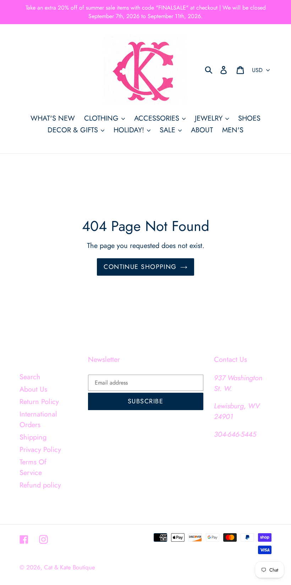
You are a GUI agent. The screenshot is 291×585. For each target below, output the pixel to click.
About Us (33, 389)
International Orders (38, 419)
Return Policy (39, 402)
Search (30, 377)
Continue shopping (140, 266)
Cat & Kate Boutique (69, 567)
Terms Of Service (33, 467)
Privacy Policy (40, 450)
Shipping (33, 437)
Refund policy (40, 485)
